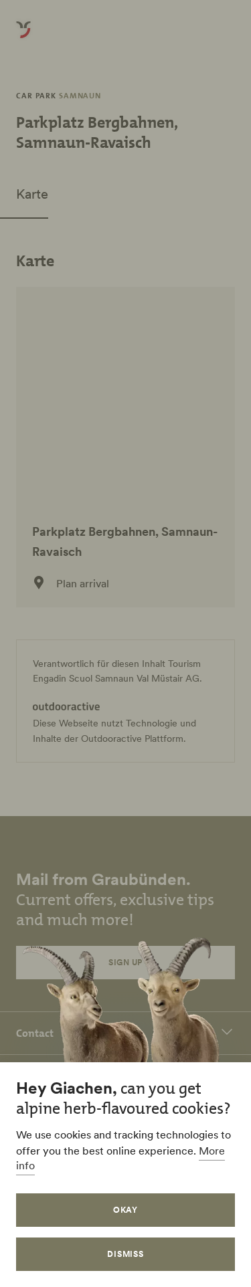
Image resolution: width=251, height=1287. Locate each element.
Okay (126, 1210)
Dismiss (126, 1254)
